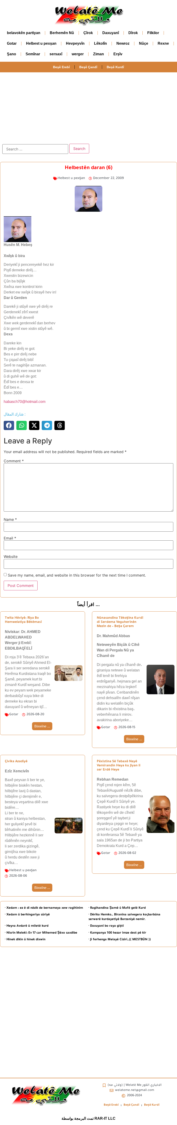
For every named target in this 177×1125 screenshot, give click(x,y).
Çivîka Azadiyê (16, 762)
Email (10, 538)
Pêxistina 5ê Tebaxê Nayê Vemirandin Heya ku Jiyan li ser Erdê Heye (118, 766)
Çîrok (88, 33)
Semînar (33, 54)
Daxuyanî (110, 33)
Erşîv (117, 54)
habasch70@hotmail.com (24, 402)
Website (11, 556)
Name (10, 519)
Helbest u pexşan (41, 43)
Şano (11, 54)
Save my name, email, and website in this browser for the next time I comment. (77, 575)
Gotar (12, 43)
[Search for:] (35, 149)
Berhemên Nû (62, 33)
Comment (14, 461)
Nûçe (143, 43)
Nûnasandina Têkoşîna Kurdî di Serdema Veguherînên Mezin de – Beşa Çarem (120, 622)
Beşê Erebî (61, 67)
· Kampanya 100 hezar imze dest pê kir (117, 933)
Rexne (163, 43)
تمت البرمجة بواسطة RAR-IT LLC (88, 1118)
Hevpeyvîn (75, 43)
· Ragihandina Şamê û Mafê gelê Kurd (117, 908)
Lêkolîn (100, 43)
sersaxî (56, 54)
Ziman (98, 54)
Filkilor (153, 33)
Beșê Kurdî (115, 67)
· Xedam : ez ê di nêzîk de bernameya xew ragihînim (44, 908)
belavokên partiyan (23, 33)
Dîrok (133, 33)
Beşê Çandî (88, 67)
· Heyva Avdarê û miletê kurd (26, 926)
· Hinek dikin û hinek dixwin (25, 939)
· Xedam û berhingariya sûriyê (27, 915)
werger (78, 54)
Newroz (123, 43)
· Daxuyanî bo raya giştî (106, 926)
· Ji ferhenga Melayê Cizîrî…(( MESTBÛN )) (119, 939)
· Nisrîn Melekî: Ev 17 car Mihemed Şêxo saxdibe (41, 933)
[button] (9, 425)
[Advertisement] (88, 107)
